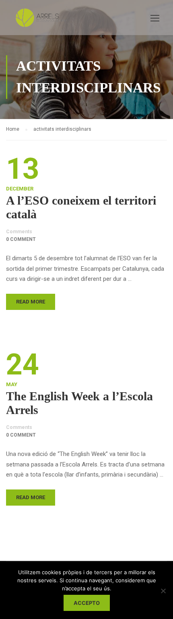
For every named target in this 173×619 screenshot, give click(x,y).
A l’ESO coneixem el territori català (81, 207)
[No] (163, 591)
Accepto (87, 603)
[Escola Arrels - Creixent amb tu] (40, 19)
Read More (30, 302)
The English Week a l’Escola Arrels (79, 402)
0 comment (21, 239)
